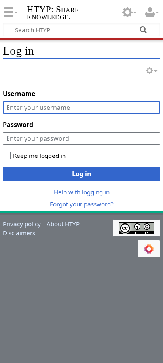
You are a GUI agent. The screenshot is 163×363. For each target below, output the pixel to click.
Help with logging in (82, 192)
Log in (81, 173)
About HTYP (63, 224)
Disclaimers (19, 233)
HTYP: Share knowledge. (53, 13)
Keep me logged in (39, 155)
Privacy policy (22, 224)
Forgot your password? (82, 204)
